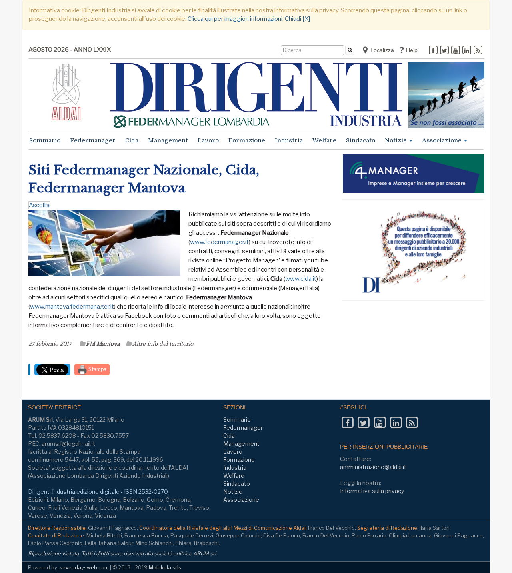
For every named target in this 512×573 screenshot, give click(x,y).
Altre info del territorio (162, 344)
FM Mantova (103, 344)
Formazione (246, 140)
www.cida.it (300, 278)
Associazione (442, 140)
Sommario (44, 140)
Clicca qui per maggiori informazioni (235, 18)
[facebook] (433, 50)
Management (168, 140)
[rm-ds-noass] (446, 95)
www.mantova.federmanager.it (72, 306)
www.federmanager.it (219, 242)
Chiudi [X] (297, 18)
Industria (289, 140)
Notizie (396, 140)
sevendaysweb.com (84, 567)
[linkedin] (466, 50)
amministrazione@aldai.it (373, 466)
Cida (131, 140)
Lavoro (208, 140)
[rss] (478, 50)
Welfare (324, 140)
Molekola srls (165, 567)
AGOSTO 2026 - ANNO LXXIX (69, 49)
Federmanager (93, 140)
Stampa (96, 369)
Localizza (381, 50)
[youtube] (455, 50)
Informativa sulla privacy (372, 490)
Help (411, 50)
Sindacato (360, 140)
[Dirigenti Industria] (256, 95)
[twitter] (444, 50)
